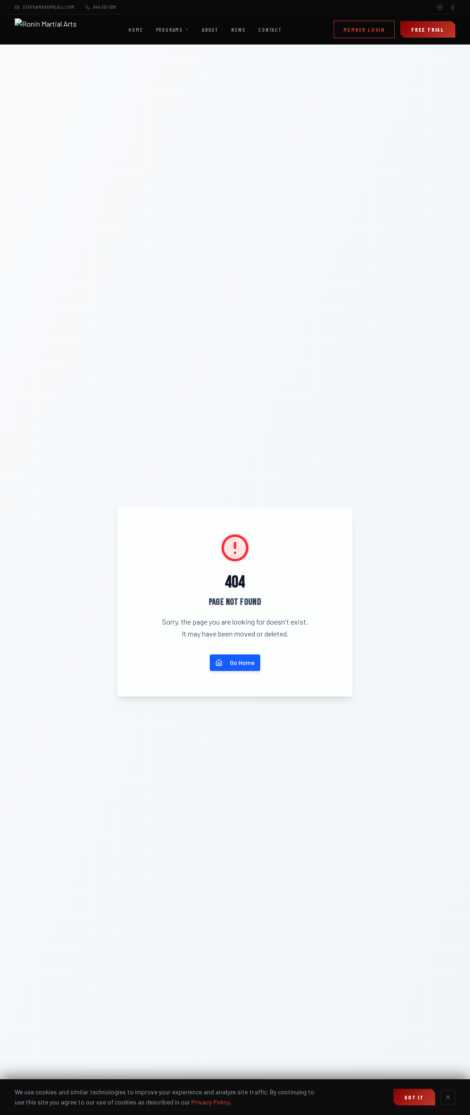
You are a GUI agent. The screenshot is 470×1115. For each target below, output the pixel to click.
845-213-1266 (105, 7)
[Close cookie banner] (448, 1097)
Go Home (242, 662)
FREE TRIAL (427, 29)
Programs (169, 29)
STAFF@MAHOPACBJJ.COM (48, 7)
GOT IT (414, 1097)
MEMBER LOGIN (364, 29)
